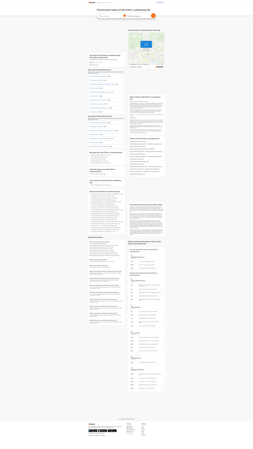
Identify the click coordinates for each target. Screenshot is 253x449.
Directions (143, 435)
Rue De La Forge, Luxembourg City (137, 163)
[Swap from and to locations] (124, 15)
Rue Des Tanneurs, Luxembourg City (137, 146)
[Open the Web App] (112, 430)
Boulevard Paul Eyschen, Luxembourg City (139, 166)
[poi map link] (146, 51)
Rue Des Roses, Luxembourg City (137, 169)
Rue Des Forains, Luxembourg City (152, 169)
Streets (143, 429)
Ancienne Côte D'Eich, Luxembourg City (153, 151)
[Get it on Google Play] (93, 430)
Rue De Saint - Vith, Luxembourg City (151, 171)
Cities (142, 433)
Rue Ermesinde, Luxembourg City (137, 158)
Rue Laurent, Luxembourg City (136, 171)
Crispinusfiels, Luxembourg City (155, 156)
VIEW (110, 154)
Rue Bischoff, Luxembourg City (155, 166)
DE (127, 433)
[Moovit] (92, 2)
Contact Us (103, 435)
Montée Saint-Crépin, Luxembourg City (138, 141)
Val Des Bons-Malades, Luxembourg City (138, 156)
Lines (142, 426)
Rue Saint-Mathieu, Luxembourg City (137, 174)
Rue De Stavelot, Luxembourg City (137, 151)
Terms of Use (91, 435)
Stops (142, 431)
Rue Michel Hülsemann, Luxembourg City (138, 143)
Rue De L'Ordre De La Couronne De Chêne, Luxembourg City (142, 148)
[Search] (153, 15)
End (127, 14)
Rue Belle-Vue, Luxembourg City (155, 143)
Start (100, 14)
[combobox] (110, 16)
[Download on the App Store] (102, 430)
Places (142, 428)
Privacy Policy (97, 435)
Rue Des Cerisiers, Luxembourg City (137, 153)
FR (131, 433)
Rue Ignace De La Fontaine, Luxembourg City (139, 161)
